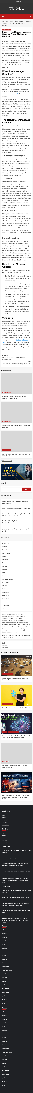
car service (5, 618)
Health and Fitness (7, 29)
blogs (16, 616)
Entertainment (6, 563)
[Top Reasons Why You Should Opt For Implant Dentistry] (16, 412)
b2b (22, 614)
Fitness (19, 624)
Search (3, 483)
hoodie (18, 626)
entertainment (12, 622)
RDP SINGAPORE (7, 633)
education (5, 622)
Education (5, 559)
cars (25, 616)
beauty (12, 616)
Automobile (5, 543)
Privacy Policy (5, 825)
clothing (11, 618)
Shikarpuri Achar (6, 635)
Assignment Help (15, 614)
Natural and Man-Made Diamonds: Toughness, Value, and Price (15, 502)
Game (4, 572)
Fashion (4, 566)
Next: (17, 363)
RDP (24, 631)
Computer (5, 550)
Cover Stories (6, 553)
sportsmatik (19, 635)
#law (8, 614)
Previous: (14, 357)
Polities (4, 589)
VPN (11, 637)
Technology (5, 605)
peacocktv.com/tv (17, 631)
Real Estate (5, 592)
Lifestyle (4, 585)
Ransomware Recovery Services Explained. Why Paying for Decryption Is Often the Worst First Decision (15, 530)
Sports (4, 602)
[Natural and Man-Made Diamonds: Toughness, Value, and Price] (16, 665)
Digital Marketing (7, 620)
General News (6, 576)
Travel (4, 608)
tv (7, 637)
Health (28, 624)
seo (20, 633)
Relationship (5, 595)
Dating (4, 556)
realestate (16, 633)
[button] (2, 16)
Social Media (5, 598)
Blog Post (4, 822)
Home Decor (5, 582)
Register (4, 645)
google (24, 624)
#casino (4, 614)
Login (3, 643)
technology (27, 635)
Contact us (5, 647)
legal (12, 629)
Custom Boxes (18, 618)
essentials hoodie (7, 624)
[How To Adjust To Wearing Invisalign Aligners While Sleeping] (16, 441)
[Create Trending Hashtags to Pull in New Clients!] (16, 695)
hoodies (22, 626)
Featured (5, 569)
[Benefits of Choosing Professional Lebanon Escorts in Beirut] (16, 753)
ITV (26, 626)
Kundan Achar (6, 629)
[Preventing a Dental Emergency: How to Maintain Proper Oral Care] (16, 383)
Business (4, 546)
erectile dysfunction (22, 622)
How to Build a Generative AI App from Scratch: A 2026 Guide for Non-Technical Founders (16, 514)
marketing (22, 629)
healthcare (5, 626)
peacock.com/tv (6, 631)
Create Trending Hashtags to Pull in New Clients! (16, 508)
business (20, 616)
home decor (12, 626)
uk (9, 637)
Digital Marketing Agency (20, 620)
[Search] (30, 16)
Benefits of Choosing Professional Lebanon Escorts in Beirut (14, 522)
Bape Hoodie (6, 616)
